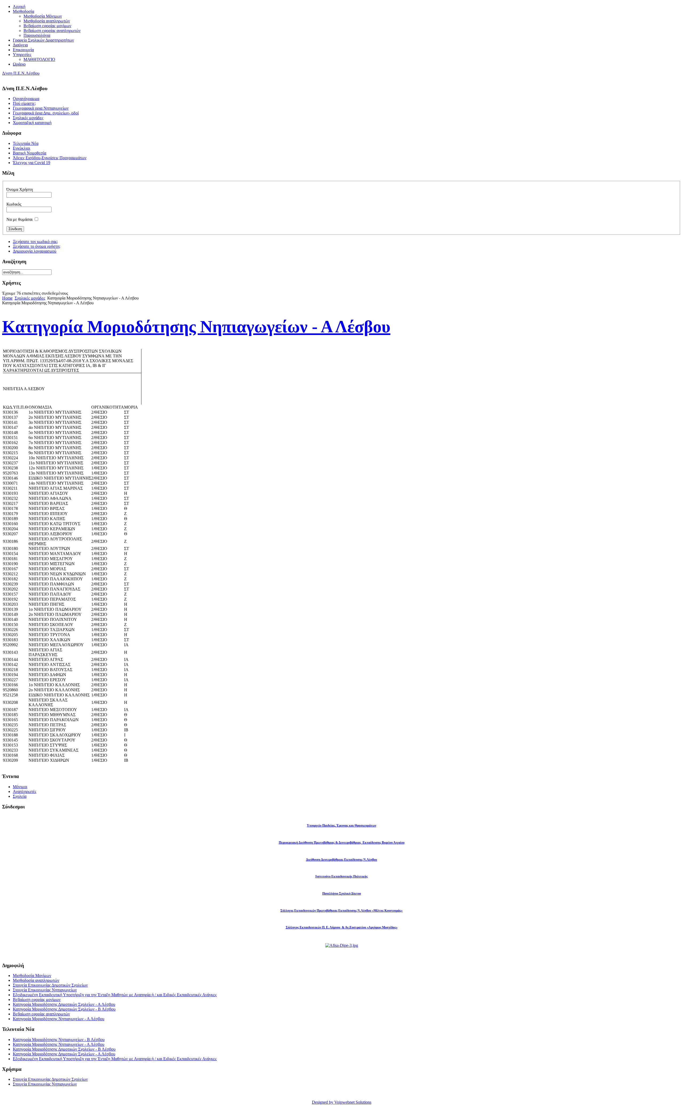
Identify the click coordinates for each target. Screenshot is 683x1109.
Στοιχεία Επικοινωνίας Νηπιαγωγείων (45, 990)
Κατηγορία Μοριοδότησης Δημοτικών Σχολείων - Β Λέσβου (64, 1009)
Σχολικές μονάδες (30, 298)
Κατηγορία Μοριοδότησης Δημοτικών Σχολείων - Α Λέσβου (64, 1004)
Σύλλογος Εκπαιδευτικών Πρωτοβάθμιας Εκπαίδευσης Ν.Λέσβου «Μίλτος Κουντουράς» (341, 910)
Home (7, 298)
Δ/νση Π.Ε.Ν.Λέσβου (20, 73)
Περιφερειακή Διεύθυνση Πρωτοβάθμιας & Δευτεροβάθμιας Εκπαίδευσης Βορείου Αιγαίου (341, 842)
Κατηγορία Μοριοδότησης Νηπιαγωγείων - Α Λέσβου (58, 1018)
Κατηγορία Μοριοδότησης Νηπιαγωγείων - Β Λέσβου (59, 1039)
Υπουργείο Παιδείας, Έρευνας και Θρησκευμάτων (341, 825)
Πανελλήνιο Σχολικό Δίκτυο (341, 893)
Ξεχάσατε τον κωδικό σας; (35, 241)
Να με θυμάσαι (19, 219)
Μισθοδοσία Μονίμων (32, 975)
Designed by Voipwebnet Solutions (341, 1102)
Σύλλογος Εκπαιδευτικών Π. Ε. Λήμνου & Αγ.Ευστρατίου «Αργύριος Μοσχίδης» (342, 927)
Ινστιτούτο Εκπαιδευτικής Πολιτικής (341, 876)
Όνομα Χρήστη (19, 189)
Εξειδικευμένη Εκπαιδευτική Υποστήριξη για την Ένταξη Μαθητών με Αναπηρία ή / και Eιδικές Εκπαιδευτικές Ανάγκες (115, 994)
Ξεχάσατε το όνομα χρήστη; (36, 246)
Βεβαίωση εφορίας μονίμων (37, 999)
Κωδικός (13, 204)
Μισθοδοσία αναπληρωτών (36, 980)
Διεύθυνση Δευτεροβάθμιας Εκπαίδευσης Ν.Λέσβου (341, 859)
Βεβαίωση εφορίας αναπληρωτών (41, 1014)
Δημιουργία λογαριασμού (34, 251)
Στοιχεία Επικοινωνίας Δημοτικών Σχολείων (50, 985)
